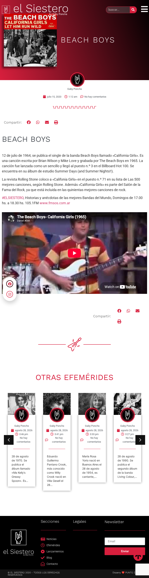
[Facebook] (9, 283)
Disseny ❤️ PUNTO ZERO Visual (130, 572)
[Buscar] (133, 10)
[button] (29, 122)
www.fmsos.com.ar (55, 203)
